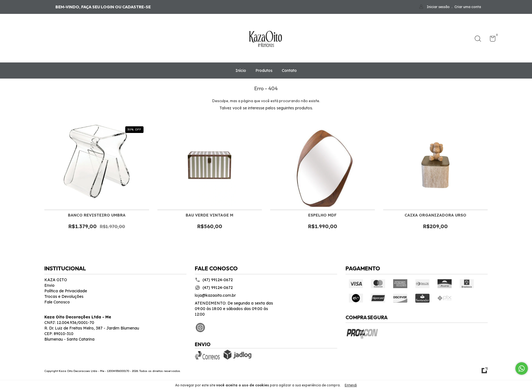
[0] (490, 40)
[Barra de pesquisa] (479, 39)
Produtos (263, 70)
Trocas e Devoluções (63, 296)
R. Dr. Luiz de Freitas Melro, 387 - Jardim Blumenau (91, 328)
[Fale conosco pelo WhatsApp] (521, 368)
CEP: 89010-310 (58, 333)
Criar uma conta (467, 7)
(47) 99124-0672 (218, 279)
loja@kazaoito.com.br (215, 295)
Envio (49, 285)
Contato (289, 70)
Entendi (351, 385)
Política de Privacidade (65, 290)
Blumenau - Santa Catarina (69, 339)
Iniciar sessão (438, 7)
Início (241, 70)
